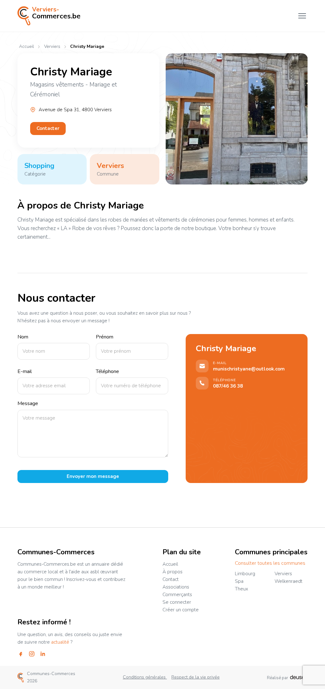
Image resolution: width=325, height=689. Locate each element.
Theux (241, 589)
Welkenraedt (288, 581)
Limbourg (245, 573)
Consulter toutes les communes (270, 563)
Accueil (26, 46)
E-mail (24, 372)
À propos (172, 572)
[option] (237, 118)
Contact (170, 579)
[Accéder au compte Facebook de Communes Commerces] (20, 654)
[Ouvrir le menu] (302, 16)
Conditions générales (145, 677)
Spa (239, 581)
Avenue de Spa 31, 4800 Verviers (75, 110)
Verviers (52, 46)
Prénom (104, 337)
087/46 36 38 (228, 386)
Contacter (47, 128)
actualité (60, 642)
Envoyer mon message (93, 476)
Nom (22, 337)
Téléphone (107, 372)
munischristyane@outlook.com (249, 369)
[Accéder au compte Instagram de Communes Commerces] (32, 654)
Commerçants (177, 594)
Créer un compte (180, 610)
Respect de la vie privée (195, 677)
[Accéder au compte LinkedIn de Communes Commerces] (43, 654)
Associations (175, 587)
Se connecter (176, 602)
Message (27, 404)
